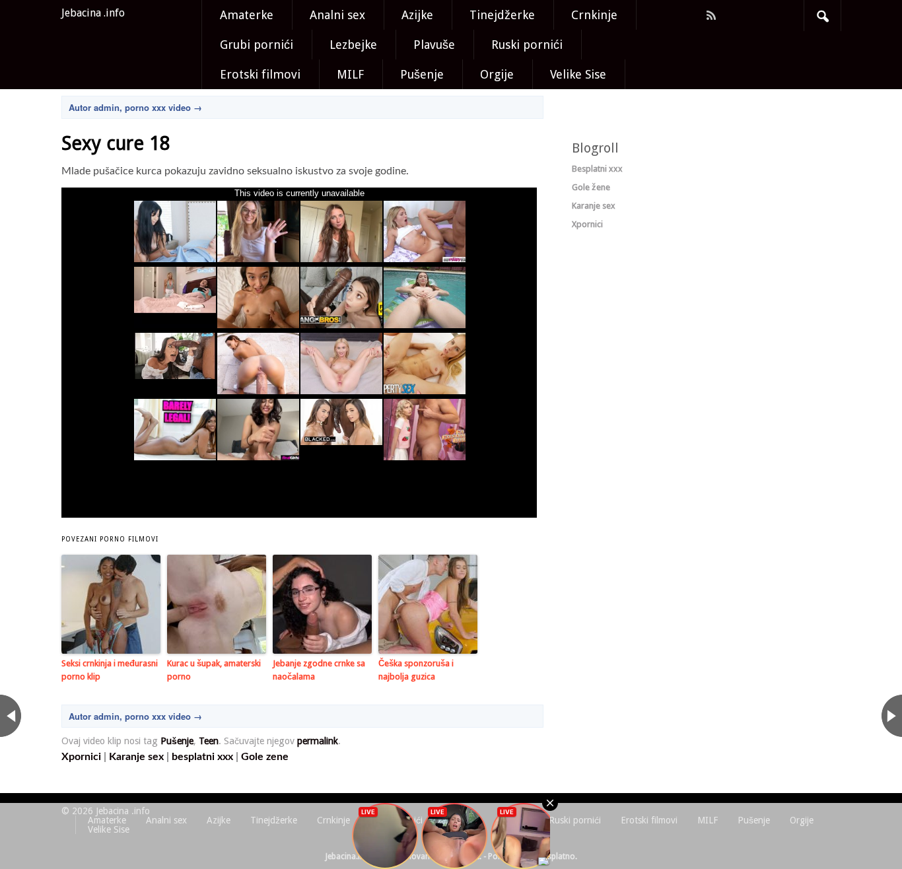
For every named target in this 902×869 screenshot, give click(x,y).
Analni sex (337, 15)
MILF (350, 74)
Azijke (417, 15)
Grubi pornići (256, 45)
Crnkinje (594, 15)
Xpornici (81, 756)
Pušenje (422, 74)
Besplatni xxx (597, 169)
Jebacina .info (93, 13)
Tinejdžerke (502, 15)
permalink (317, 741)
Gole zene (265, 756)
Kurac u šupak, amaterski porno (214, 670)
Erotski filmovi (260, 74)
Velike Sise (578, 74)
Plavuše (434, 45)
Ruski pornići (527, 45)
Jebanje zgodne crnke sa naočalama (319, 670)
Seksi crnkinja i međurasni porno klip (109, 670)
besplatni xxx (202, 756)
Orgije (497, 74)
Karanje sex (136, 756)
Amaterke (246, 15)
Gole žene (591, 187)
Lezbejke (353, 45)
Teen (209, 741)
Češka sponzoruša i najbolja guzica (416, 670)
